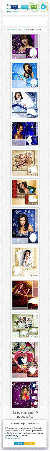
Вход (34, 7)
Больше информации (12, 438)
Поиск (14, 7)
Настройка (30, 443)
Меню (24, 7)
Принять (19, 443)
